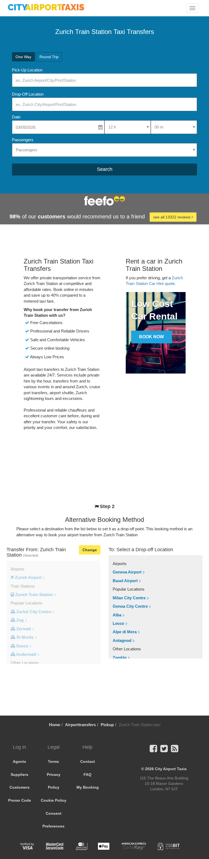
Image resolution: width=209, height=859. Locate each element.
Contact (87, 761)
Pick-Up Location (27, 70)
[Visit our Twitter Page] (164, 750)
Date (16, 117)
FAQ (87, 774)
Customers (20, 787)
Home (54, 724)
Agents (19, 761)
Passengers (22, 139)
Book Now (151, 336)
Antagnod (122, 640)
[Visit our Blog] (174, 750)
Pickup (107, 724)
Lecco (118, 623)
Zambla (120, 657)
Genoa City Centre (130, 606)
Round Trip (49, 57)
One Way (23, 57)
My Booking (87, 787)
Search (104, 169)
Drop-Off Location (28, 94)
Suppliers (19, 774)
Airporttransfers (80, 724)
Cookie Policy (53, 800)
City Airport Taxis (171, 769)
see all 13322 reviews (172, 217)
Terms (53, 761)
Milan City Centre (129, 597)
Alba (117, 615)
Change (89, 550)
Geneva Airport (127, 572)
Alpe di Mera (125, 631)
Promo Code (19, 800)
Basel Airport (125, 580)
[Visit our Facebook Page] (153, 750)
